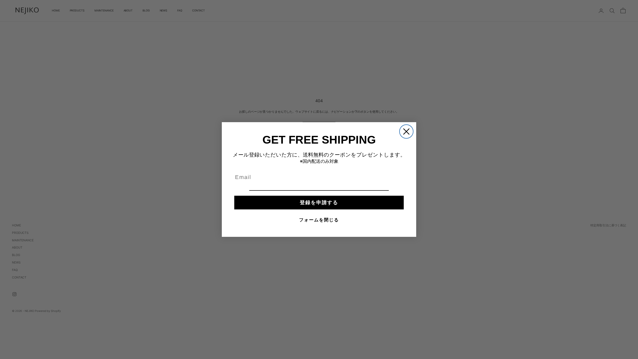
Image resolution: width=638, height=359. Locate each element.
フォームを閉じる (319, 219)
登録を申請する (319, 202)
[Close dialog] (406, 131)
